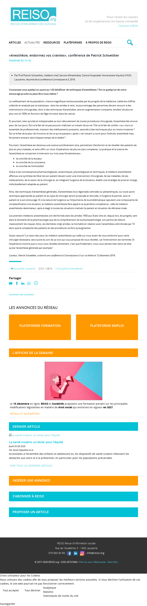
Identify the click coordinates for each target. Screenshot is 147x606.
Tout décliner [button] (33, 590)
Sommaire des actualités (21, 294)
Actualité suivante (24, 268)
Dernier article (26, 426)
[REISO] (33, 16)
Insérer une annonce (31, 480)
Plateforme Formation (40, 325)
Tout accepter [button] (11, 590)
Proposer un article (31, 512)
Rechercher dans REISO (129, 42)
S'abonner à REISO (128, 25)
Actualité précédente (70, 268)
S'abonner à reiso (28, 496)
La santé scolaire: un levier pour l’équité (36, 442)
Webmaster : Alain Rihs (106, 562)
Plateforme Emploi (107, 325)
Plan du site (85, 562)
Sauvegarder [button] (7, 603)
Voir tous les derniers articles (31, 465)
